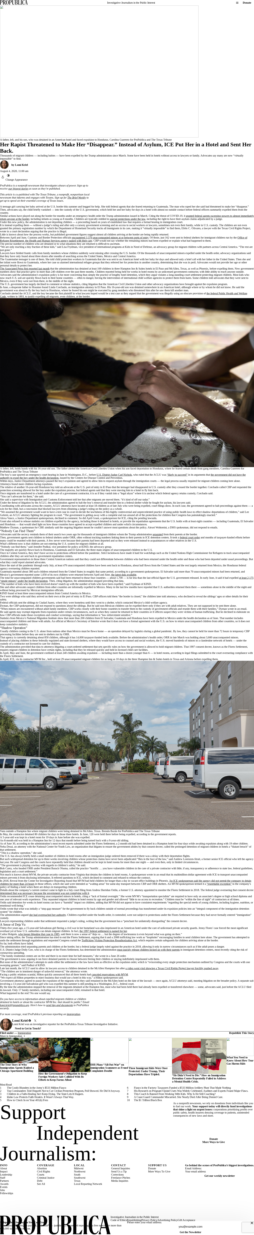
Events (3, 1187)
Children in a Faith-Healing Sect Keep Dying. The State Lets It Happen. (45, 1093)
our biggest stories (18, 188)
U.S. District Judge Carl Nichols (114, 474)
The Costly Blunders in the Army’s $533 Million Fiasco (36, 1087)
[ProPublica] (14, 2)
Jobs (2, 1190)
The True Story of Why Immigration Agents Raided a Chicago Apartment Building (17, 1067)
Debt (39, 1180)
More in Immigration (11, 1036)
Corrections (117, 1174)
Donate (247, 2)
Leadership (6, 1174)
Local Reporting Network (88, 1183)
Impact (3, 1171)
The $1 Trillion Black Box (148, 1100)
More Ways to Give (213, 1142)
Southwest (79, 1177)
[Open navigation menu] (237, 3)
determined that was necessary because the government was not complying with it (44, 893)
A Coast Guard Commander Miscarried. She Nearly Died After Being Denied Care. (178, 1097)
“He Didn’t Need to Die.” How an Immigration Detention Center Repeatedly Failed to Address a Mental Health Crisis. (199, 1078)
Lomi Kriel (21, 164)
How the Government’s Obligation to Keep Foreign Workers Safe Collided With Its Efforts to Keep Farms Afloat (62, 1076)
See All (41, 1183)
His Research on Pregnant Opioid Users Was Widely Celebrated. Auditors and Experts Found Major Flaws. (191, 1090)
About (3, 1168)
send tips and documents (59, 1005)
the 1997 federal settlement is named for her (103, 931)
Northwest (79, 1171)
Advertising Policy (167, 1220)
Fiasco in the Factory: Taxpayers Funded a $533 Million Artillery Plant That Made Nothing (182, 1087)
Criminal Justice (45, 1177)
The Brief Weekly (76, 197)
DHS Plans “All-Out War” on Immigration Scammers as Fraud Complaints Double (109, 1067)
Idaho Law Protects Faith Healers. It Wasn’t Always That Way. (40, 1097)
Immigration (24, 1032)
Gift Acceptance (186, 1220)
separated (158, 534)
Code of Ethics (119, 1220)
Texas (77, 1180)
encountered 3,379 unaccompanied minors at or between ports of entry (110, 237)
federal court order (190, 537)
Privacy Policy (149, 1220)
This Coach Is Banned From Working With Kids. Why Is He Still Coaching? (175, 1093)
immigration (73, 1014)
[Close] (252, 1223)
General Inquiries (120, 1168)
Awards (4, 1183)
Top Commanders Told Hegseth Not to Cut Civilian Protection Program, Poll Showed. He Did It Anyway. (63, 1090)
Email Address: (193, 1168)
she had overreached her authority (47, 914)
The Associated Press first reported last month (25, 268)
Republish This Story (241, 1033)
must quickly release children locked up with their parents (148, 949)
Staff (2, 1177)
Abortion (42, 1168)
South (77, 1174)
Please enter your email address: (144, 1222)
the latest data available (123, 574)
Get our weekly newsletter (219, 1175)
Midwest (78, 1168)
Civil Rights (43, 1171)
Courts (40, 1174)
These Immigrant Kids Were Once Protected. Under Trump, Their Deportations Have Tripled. (148, 1071)
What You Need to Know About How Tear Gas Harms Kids (240, 1060)
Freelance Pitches (120, 1177)
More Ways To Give (159, 1171)
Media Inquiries (119, 1180)
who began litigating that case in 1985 (38, 934)
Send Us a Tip (119, 1171)
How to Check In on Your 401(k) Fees (27, 1100)
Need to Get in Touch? (28, 1028)
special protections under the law (127, 218)
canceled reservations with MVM (110, 974)
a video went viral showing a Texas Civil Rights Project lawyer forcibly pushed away (171, 968)
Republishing (134, 1220)
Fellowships (6, 1193)
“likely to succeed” (177, 474)
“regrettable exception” (219, 883)
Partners (4, 1180)
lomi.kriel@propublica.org (14, 1005)
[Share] (3, 177)
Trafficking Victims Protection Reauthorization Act (109, 940)
